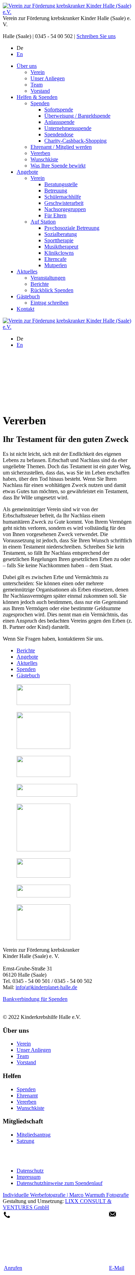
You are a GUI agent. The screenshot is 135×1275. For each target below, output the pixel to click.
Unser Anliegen (47, 78)
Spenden (40, 103)
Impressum (28, 1177)
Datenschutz (30, 1171)
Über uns (27, 66)
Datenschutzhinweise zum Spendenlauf (59, 1183)
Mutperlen (55, 265)
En (20, 54)
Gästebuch (28, 296)
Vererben (40, 153)
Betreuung (55, 190)
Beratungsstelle (61, 184)
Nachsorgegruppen (65, 209)
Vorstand (40, 91)
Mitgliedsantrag (34, 1135)
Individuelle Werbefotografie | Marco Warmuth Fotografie (66, 1195)
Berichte (39, 284)
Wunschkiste (44, 159)
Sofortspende (58, 109)
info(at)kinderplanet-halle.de (46, 987)
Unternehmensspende (67, 128)
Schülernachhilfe (62, 197)
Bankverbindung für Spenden (35, 999)
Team (36, 85)
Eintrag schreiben (49, 303)
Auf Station (43, 222)
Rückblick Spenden (51, 290)
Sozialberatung (60, 234)
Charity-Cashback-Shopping (75, 141)
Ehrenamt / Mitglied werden (61, 147)
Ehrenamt (27, 1095)
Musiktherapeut (61, 247)
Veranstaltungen (47, 278)
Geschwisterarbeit (63, 203)
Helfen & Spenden (37, 97)
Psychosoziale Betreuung (71, 228)
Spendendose (58, 134)
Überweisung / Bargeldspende (77, 116)
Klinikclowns (59, 253)
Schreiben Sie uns (96, 36)
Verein (37, 72)
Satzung (25, 1141)
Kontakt (25, 309)
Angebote (27, 172)
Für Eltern (55, 215)
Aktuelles (27, 271)
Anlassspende (59, 122)
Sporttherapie (58, 240)
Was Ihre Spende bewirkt (58, 166)
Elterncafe (55, 259)
